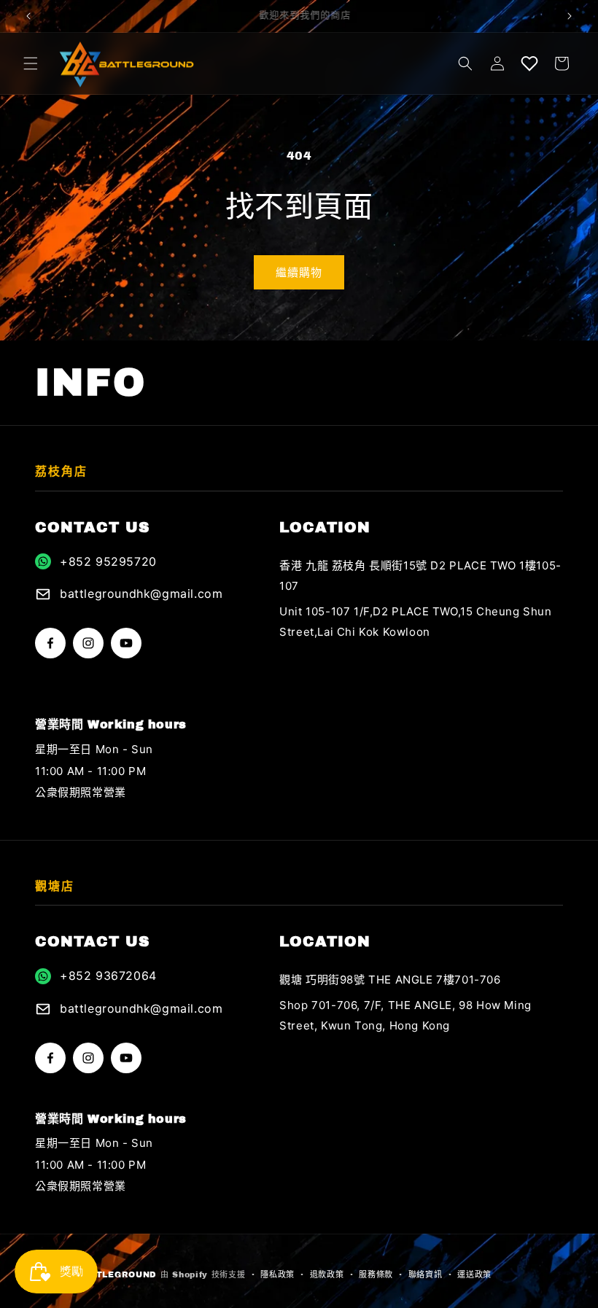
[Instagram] (88, 643)
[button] (31, 63)
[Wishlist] (529, 63)
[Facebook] (50, 643)
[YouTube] (126, 643)
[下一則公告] (570, 16)
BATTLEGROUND (117, 1274)
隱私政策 (277, 1274)
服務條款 (376, 1274)
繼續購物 (299, 273)
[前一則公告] (28, 16)
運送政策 (474, 1274)
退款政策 (327, 1274)
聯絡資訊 (425, 1274)
